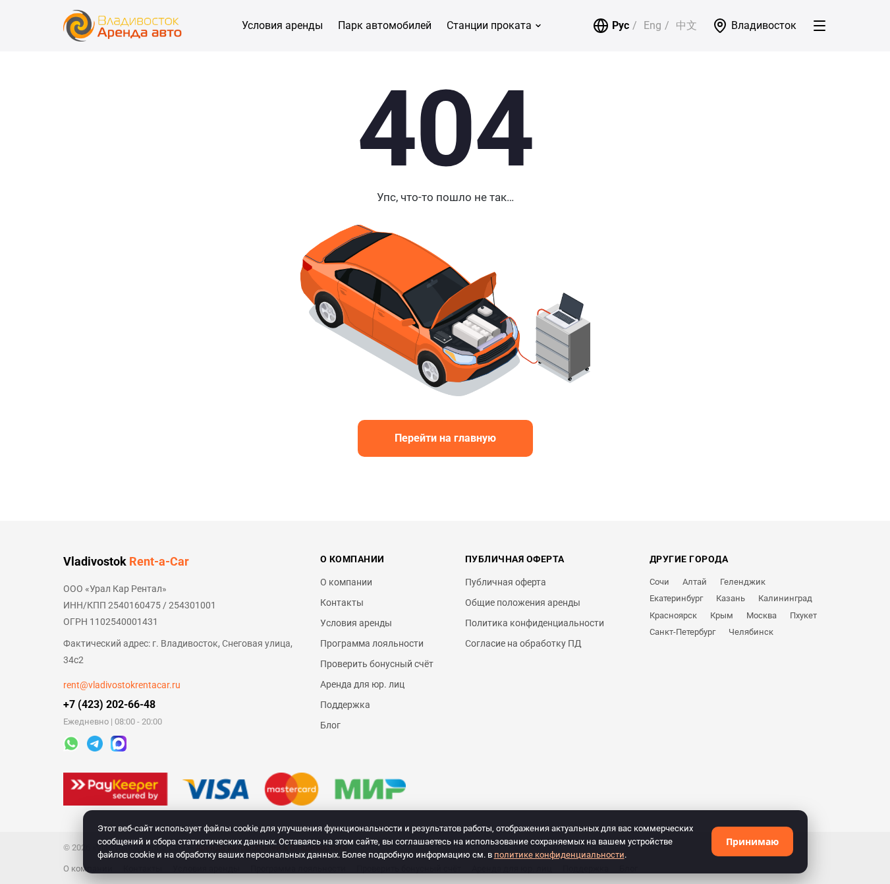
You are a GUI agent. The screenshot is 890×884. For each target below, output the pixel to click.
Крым (721, 615)
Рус (620, 25)
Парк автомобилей (384, 25)
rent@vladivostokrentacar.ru (122, 685)
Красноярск (673, 615)
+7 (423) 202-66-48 (109, 704)
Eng (652, 25)
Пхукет (803, 615)
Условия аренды (282, 25)
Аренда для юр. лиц (362, 684)
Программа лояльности (372, 643)
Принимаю (752, 841)
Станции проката (489, 25)
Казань (730, 598)
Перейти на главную (445, 438)
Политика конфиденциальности (534, 623)
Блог (330, 725)
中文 (686, 25)
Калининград (785, 598)
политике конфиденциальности (559, 855)
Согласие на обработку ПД (523, 643)
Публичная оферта (505, 582)
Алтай (694, 582)
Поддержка (345, 704)
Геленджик (742, 582)
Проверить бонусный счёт (376, 664)
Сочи (659, 582)
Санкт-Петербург (682, 632)
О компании (346, 582)
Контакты (342, 602)
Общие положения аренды (522, 602)
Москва (761, 615)
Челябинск (751, 632)
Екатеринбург (676, 598)
